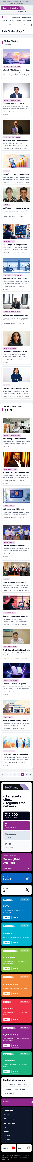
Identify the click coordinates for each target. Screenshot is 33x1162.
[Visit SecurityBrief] (11, 1028)
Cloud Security (16, 17)
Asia (5, 1084)
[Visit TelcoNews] (11, 1054)
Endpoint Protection (8, 20)
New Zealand (8, 1089)
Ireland (26, 1084)
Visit (5, 917)
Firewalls (18, 20)
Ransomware (27, 20)
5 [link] (22, 774)
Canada (12, 1084)
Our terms (7, 1139)
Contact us (7, 1115)
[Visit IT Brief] (11, 1002)
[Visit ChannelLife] (11, 925)
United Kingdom (20, 1089)
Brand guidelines (9, 1110)
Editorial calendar (9, 1119)
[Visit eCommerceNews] (11, 950)
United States (8, 1093)
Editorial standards (9, 1123)
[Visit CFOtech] (11, 899)
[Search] (24, 25)
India (19, 1084)
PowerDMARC (5, 1159)
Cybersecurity (26, 17)
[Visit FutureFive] (11, 977)
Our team (7, 1135)
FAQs (5, 1127)
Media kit (15, 917)
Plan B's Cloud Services (8, 1157)
